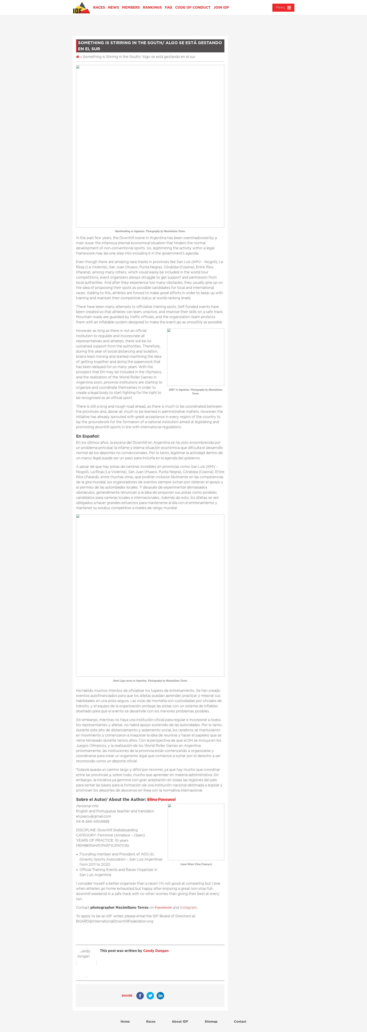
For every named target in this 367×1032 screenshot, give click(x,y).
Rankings (152, 7)
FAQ (168, 7)
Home (125, 1021)
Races (99, 7)
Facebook (163, 907)
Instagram (188, 907)
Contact (240, 1021)
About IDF (180, 1021)
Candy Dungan (156, 951)
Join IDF (221, 7)
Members (131, 7)
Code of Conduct (193, 7)
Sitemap (211, 1021)
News (113, 7)
